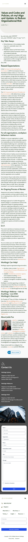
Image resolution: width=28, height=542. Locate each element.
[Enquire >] (2, 507)
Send (14, 489)
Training (4, 514)
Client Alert (9, 84)
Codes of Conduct (12, 270)
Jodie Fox (14, 320)
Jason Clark (7, 288)
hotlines (19, 275)
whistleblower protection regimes (17, 274)
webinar (12, 301)
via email (10, 347)
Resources (20, 514)
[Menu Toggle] (25, 3)
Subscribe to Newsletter (9, 483)
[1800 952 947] (2, 503)
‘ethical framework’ (6, 165)
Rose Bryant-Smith (18, 286)
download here (22, 259)
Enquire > (6, 507)
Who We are (15, 510)
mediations (10, 333)
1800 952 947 (7, 503)
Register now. (4, 314)
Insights (12, 514)
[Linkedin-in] (25, 498)
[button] (14, 352)
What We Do (6, 510)
